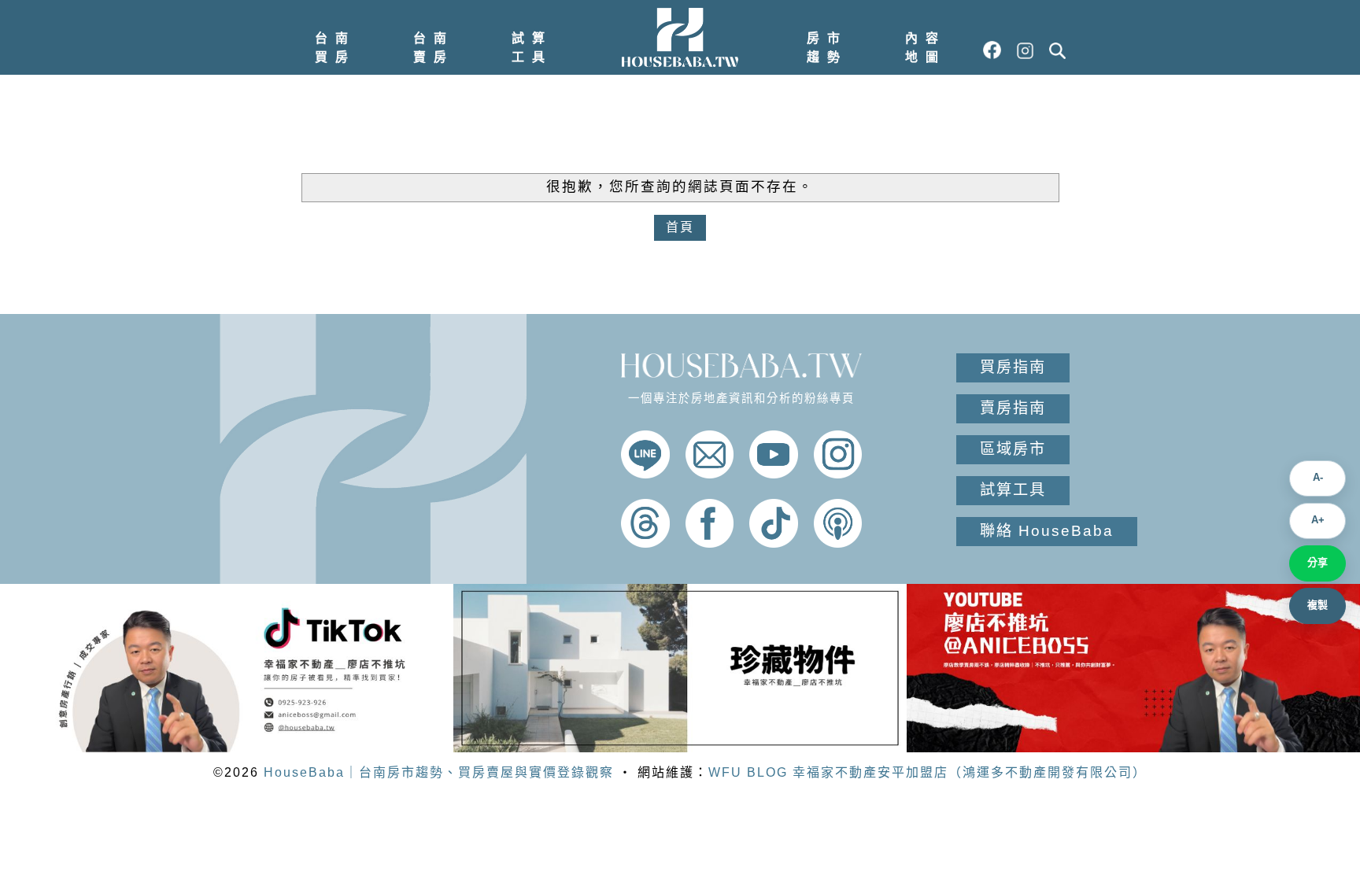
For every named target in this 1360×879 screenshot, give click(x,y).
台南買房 (335, 47)
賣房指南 (1013, 408)
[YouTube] (773, 474)
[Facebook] (710, 543)
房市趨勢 (827, 47)
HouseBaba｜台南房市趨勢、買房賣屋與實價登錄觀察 (439, 772)
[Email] (710, 474)
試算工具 (532, 47)
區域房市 (1013, 449)
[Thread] (645, 543)
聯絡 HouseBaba (1047, 531)
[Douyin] (773, 543)
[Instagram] (838, 474)
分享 (1317, 562)
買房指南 (1013, 367)
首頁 (680, 227)
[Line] (645, 474)
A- (1318, 477)
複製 (1317, 605)
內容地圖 (925, 47)
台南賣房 (433, 47)
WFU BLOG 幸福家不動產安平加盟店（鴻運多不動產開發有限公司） (927, 772)
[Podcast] (838, 543)
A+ (1318, 520)
